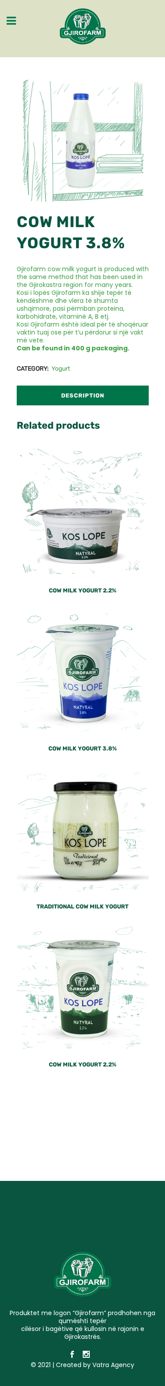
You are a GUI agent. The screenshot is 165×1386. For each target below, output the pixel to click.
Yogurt (60, 368)
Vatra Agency (113, 1364)
